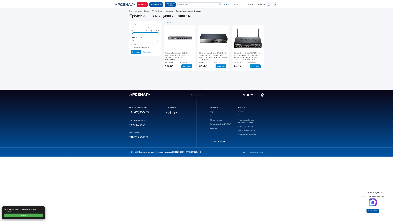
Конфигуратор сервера (170, 4)
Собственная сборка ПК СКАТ (220, 124)
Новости (241, 112)
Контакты (250, 4)
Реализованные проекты (246, 130)
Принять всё (24, 215)
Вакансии (241, 116)
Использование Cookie (246, 126)
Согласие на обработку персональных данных (246, 121)
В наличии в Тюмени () (141, 47)
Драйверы (213, 128)
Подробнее (7, 211)
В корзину (187, 66)
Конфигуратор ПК (156, 4)
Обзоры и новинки (216, 120)
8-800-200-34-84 (233, 4)
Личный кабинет (196, 95)
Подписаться (372, 210)
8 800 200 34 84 (137, 124)
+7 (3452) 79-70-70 (139, 112)
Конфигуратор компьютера (247, 135)
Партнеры (213, 116)
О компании (242, 108)
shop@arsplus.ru (173, 112)
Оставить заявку (218, 141)
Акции (212, 112)
